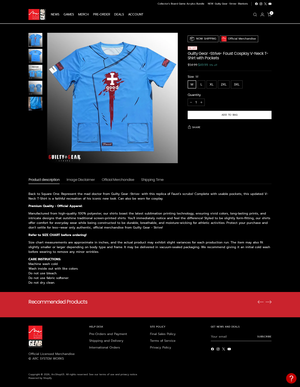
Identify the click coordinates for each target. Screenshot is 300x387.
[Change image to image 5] (35, 104)
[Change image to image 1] (35, 40)
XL (212, 84)
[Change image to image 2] (35, 56)
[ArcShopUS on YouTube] (270, 3)
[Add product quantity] (201, 102)
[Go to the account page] (262, 14)
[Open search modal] (255, 14)
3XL (237, 84)
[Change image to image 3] (35, 72)
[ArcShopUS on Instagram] (260, 3)
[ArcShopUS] (37, 14)
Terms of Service (163, 340)
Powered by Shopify (40, 378)
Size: (193, 76)
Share (196, 127)
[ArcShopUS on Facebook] (256, 3)
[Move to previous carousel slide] (261, 302)
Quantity (194, 95)
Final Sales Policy (163, 334)
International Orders (104, 347)
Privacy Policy (160, 347)
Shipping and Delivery (106, 340)
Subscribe (264, 336)
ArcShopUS (57, 374)
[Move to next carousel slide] (269, 302)
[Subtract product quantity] (191, 102)
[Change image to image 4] (35, 88)
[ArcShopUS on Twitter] (265, 3)
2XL (224, 84)
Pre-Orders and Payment (108, 334)
